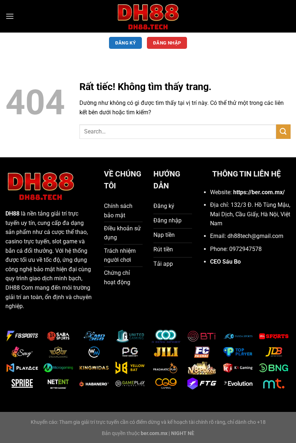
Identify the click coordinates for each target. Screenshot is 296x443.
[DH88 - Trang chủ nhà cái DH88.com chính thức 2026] (148, 16)
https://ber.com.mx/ (259, 192)
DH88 (12, 213)
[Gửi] (283, 131)
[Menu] (9, 16)
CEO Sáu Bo (225, 261)
